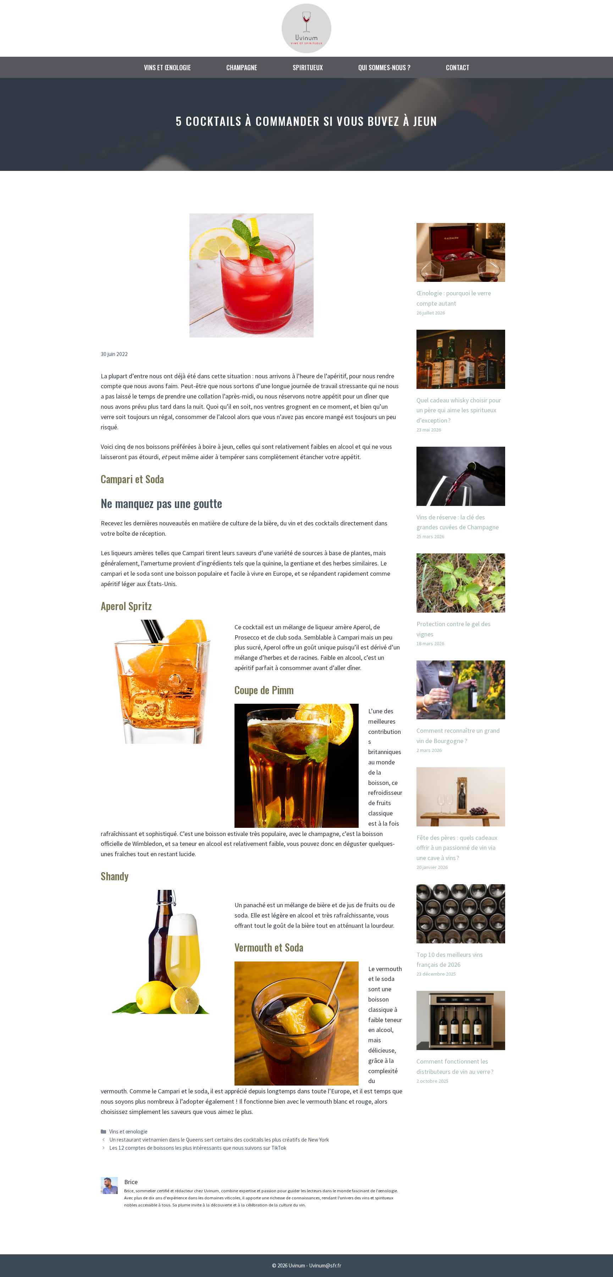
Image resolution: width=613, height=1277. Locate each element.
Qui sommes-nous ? (384, 67)
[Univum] (306, 27)
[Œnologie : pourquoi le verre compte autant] (460, 276)
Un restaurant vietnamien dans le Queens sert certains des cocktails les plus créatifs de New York (219, 1139)
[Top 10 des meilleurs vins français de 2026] (460, 938)
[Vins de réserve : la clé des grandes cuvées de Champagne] (460, 500)
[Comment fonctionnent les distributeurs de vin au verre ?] (460, 1045)
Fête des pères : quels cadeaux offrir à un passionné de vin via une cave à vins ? (456, 847)
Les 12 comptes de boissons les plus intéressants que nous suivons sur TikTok (197, 1147)
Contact (457, 67)
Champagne (241, 67)
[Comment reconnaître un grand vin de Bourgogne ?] (460, 714)
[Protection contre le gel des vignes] (460, 607)
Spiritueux (308, 67)
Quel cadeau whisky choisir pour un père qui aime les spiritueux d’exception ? (458, 410)
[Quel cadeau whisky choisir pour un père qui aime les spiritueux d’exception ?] (460, 383)
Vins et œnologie (167, 67)
